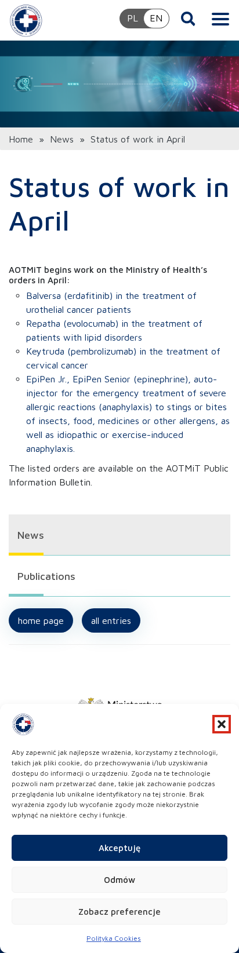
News (62, 139)
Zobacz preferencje (119, 912)
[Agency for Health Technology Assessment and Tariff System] (26, 20)
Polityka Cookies (113, 938)
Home (21, 139)
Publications (46, 576)
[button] (221, 724)
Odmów (119, 880)
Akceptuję (119, 848)
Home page (41, 620)
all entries (111, 620)
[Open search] (188, 18)
